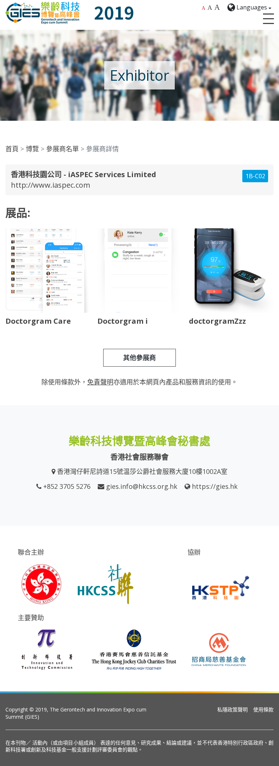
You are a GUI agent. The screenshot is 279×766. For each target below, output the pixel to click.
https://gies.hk (215, 486)
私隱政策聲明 (232, 709)
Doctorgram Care (38, 321)
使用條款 (263, 709)
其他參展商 (139, 357)
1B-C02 (255, 176)
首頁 (12, 148)
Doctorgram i (122, 321)
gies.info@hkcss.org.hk (141, 486)
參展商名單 (62, 148)
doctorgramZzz (217, 321)
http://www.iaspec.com (50, 185)
